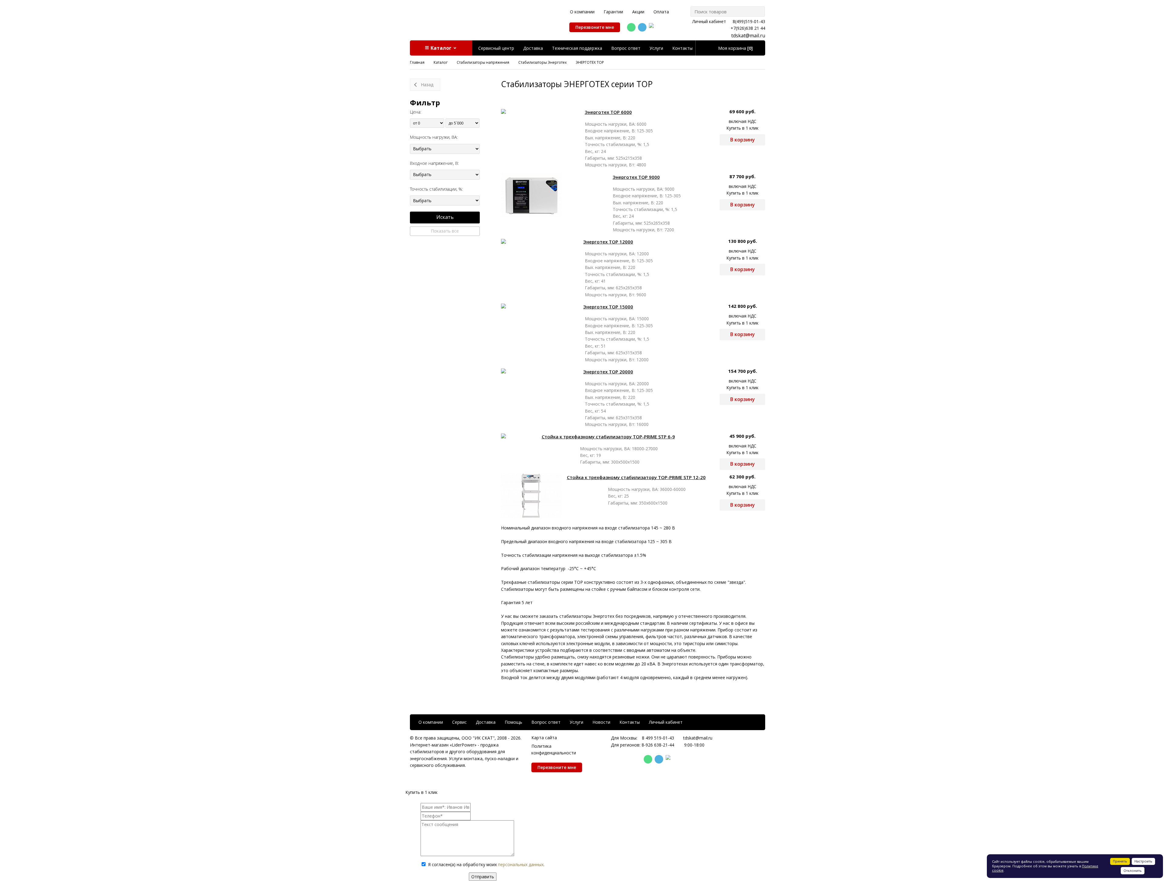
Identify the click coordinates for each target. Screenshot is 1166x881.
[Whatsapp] (631, 27)
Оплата (661, 12)
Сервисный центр (496, 48)
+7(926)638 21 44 (748, 28)
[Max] (653, 27)
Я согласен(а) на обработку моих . (486, 864)
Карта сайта (544, 737)
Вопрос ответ (625, 48)
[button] (441, 48)
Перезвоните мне (594, 27)
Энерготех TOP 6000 (608, 112)
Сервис (459, 722)
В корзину (742, 139)
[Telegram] (642, 27)
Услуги (656, 48)
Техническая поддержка (577, 48)
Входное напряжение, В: (434, 163)
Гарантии (613, 12)
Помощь (513, 722)
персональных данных (521, 864)
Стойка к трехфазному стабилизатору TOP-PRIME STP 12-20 (636, 477)
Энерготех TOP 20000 (608, 372)
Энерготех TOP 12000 (608, 242)
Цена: (415, 112)
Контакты (682, 48)
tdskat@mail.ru (748, 35)
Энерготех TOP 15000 (608, 307)
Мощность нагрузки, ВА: (434, 137)
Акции (638, 12)
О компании (582, 12)
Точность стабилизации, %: (436, 189)
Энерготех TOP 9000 (636, 177)
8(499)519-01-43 (749, 21)
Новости (601, 722)
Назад (427, 84)
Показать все (445, 231)
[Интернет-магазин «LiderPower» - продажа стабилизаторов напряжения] (467, 17)
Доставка (533, 48)
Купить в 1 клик (742, 128)
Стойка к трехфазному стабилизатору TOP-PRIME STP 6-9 (608, 437)
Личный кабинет (709, 21)
